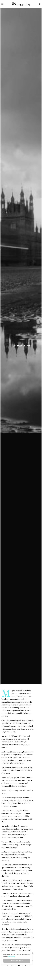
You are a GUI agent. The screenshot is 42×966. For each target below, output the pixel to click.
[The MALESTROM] (21, 4)
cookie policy (11, 956)
